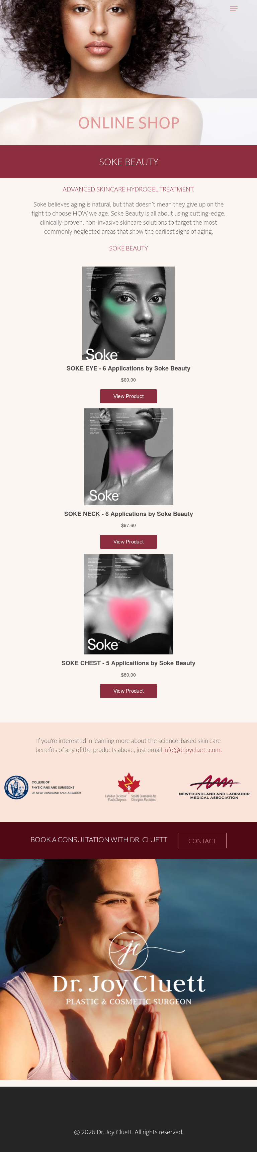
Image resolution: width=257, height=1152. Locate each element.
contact (202, 841)
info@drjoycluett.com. (192, 749)
